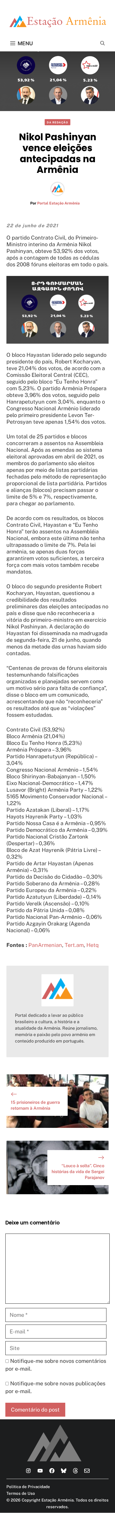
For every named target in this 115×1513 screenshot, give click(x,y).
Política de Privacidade (28, 1486)
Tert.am (74, 945)
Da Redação (57, 122)
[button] (102, 43)
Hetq (92, 945)
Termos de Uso (20, 1493)
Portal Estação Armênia (58, 203)
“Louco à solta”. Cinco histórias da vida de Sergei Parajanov (78, 1171)
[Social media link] (28, 1470)
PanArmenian (45, 945)
